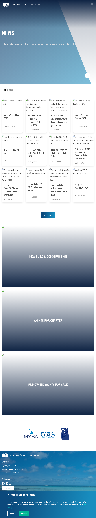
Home (4, 90)
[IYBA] (48, 433)
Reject (12, 513)
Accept (24, 513)
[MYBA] (31, 433)
